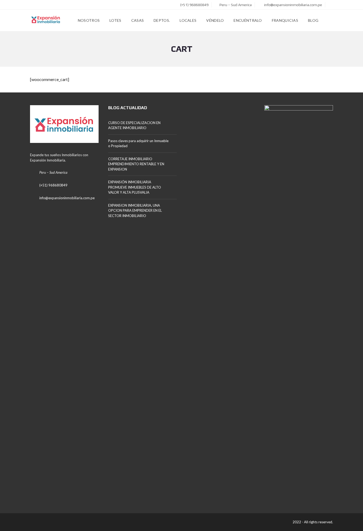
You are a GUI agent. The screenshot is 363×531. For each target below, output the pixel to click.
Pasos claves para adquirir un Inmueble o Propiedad (138, 143)
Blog (313, 20)
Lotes (115, 20)
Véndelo (215, 20)
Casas (137, 20)
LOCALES (188, 20)
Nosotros (89, 20)
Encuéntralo (248, 20)
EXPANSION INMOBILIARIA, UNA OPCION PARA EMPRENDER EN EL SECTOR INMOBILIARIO (135, 210)
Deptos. (162, 20)
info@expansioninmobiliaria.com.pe (292, 5)
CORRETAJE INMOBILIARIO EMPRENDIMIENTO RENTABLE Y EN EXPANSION (136, 164)
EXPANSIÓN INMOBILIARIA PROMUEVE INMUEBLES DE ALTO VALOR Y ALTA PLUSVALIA (134, 187)
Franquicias (285, 20)
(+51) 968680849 (194, 5)
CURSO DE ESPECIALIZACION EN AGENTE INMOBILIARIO (134, 125)
